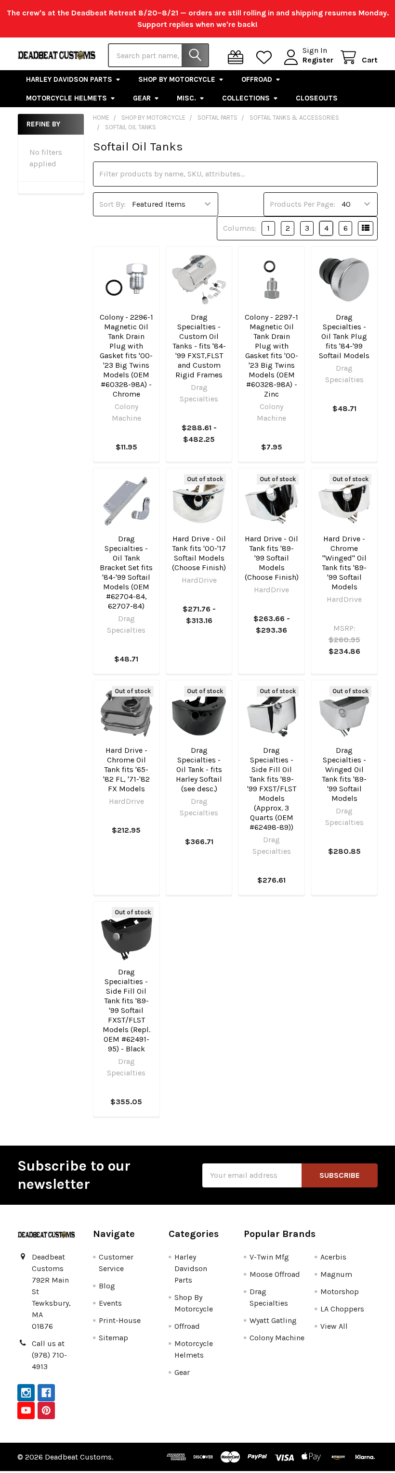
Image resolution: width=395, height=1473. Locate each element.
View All (334, 1326)
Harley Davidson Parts (69, 79)
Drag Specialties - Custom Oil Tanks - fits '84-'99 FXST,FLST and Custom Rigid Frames (199, 345)
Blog (107, 1285)
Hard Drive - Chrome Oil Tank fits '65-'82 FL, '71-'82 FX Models (126, 769)
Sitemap (113, 1337)
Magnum (336, 1274)
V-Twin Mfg (269, 1256)
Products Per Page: (302, 204)
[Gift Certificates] (237, 57)
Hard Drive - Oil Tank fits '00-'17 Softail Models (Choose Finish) (199, 553)
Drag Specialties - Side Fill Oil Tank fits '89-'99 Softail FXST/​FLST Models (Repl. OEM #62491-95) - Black (126, 1010)
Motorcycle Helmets (66, 98)
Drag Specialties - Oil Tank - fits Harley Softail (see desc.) (199, 769)
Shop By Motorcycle (176, 79)
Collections (246, 98)
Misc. (186, 98)
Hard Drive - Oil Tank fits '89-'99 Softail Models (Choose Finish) (272, 558)
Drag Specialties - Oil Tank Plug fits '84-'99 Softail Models (344, 336)
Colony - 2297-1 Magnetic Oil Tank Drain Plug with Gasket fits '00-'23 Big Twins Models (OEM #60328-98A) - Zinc (271, 355)
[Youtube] (26, 1410)
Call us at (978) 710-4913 (49, 1355)
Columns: (240, 228)
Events (110, 1303)
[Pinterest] (46, 1410)
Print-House (120, 1320)
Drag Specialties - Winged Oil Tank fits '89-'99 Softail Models (344, 774)
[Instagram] (26, 1392)
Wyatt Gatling (273, 1320)
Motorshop (339, 1291)
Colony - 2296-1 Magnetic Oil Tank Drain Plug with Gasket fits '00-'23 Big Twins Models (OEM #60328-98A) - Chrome (126, 355)
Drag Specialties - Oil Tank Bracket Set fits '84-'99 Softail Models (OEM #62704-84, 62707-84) (126, 572)
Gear (142, 98)
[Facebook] (46, 1392)
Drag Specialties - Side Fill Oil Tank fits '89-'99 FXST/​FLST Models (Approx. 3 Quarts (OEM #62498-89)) (271, 789)
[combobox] (158, 55)
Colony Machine (277, 1337)
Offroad (256, 79)
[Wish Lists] (266, 57)
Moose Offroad (275, 1274)
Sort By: (112, 204)
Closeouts (317, 98)
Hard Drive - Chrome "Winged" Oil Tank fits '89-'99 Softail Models (344, 562)
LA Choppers (342, 1308)
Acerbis (333, 1256)
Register (318, 59)
